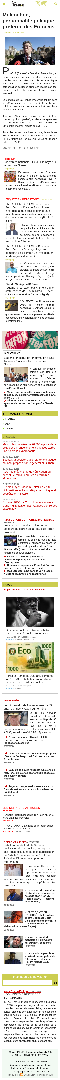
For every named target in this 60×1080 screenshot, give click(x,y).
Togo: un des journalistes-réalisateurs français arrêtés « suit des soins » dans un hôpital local (28, 789)
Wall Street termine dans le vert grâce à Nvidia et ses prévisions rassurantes (28, 572)
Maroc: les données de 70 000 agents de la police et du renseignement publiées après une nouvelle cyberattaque (29, 448)
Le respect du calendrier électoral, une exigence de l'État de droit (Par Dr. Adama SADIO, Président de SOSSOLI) (40, 896)
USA (7, 423)
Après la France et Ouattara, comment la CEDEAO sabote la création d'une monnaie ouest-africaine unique (30, 679)
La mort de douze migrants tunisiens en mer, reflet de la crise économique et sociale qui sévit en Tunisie (29, 772)
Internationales (11, 700)
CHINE (8, 428)
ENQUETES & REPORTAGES (23, 199)
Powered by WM (45, 1075)
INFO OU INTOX (12, 353)
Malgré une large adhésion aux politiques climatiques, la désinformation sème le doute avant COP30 (30, 395)
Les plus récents (11, 589)
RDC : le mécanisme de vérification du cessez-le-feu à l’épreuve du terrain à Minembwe (27, 475)
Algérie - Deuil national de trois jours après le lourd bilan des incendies (28, 814)
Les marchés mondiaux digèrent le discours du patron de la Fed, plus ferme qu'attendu (29, 529)
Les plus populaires (34, 589)
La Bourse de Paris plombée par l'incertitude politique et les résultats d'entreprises (25, 559)
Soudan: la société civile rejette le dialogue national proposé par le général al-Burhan (29, 461)
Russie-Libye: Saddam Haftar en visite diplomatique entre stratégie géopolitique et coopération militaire (29, 490)
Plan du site (12, 1075)
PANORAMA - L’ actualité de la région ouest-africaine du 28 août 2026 (28, 825)
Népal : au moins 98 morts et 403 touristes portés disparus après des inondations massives (25, 740)
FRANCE (10, 418)
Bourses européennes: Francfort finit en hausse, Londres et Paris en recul (29, 567)
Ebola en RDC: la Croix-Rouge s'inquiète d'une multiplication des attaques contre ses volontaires (30, 506)
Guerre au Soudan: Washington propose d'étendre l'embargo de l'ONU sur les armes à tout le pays (30, 756)
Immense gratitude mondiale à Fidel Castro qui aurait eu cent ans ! (38, 940)
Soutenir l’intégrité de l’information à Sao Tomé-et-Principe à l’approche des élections (29, 361)
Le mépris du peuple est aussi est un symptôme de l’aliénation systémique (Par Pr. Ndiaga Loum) (40, 957)
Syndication (29, 1075)
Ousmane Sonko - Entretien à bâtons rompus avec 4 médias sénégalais (29, 632)
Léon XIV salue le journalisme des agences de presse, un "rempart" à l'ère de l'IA (28, 403)
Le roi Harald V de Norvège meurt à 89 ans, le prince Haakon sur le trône (28, 707)
